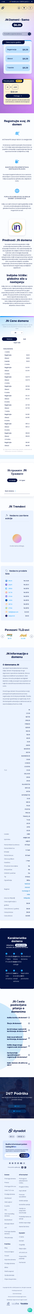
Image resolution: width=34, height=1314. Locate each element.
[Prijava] (18, 7)
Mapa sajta (22, 1248)
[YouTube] (21, 1163)
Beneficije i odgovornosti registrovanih (17, 1299)
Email (17, 1106)
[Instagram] (12, 1163)
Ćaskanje (18, 1111)
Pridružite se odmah (24, 1155)
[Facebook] (10, 1163)
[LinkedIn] (15, 1163)
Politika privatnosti (17, 1290)
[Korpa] (24, 7)
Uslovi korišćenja (17, 1293)
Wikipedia (27, 898)
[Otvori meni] (30, 7)
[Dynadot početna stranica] (2, 7)
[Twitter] (18, 1163)
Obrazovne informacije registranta (17, 1296)
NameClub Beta (24, 1226)
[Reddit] (24, 1163)
